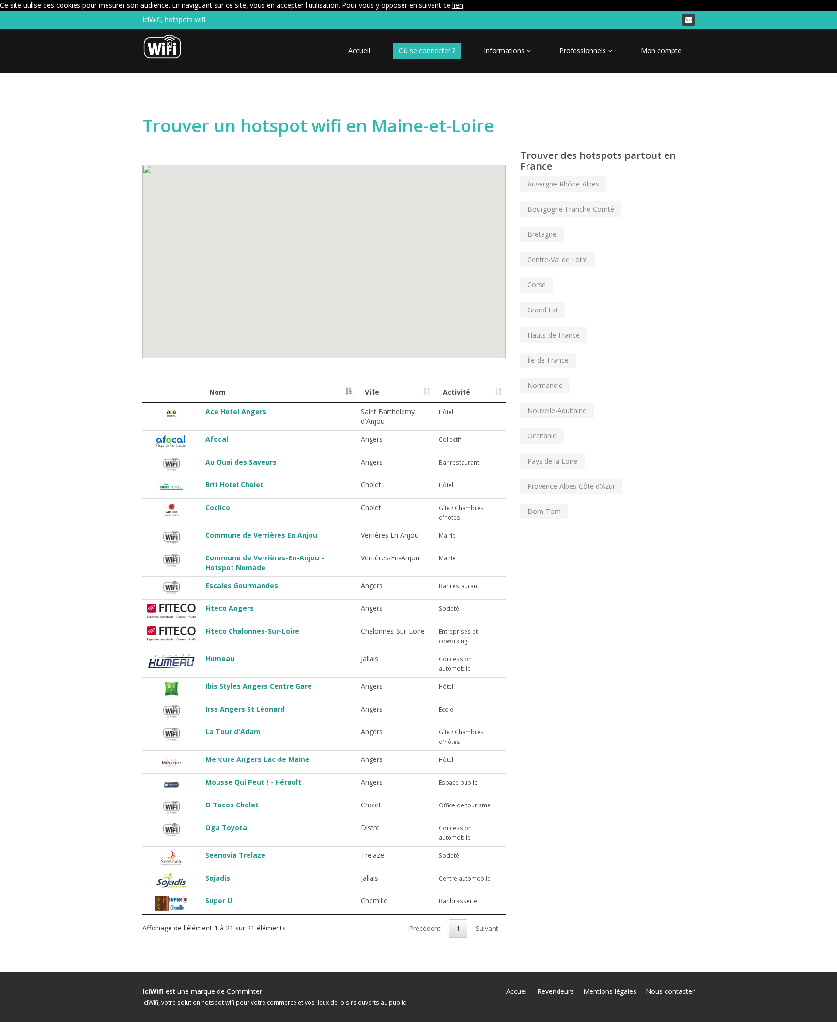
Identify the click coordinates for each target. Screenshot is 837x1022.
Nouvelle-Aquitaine (557, 410)
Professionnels (583, 50)
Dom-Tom (544, 511)
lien (457, 5)
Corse (536, 284)
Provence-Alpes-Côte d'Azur (571, 486)
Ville (372, 392)
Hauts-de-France (553, 335)
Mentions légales (609, 991)
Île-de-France (548, 360)
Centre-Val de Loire (557, 259)
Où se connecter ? (427, 50)
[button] (303, 266)
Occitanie (542, 435)
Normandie (545, 385)
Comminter (244, 991)
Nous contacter (670, 991)
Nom (217, 392)
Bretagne (542, 234)
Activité (456, 392)
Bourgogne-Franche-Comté (570, 209)
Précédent (425, 928)
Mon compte (661, 50)
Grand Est (542, 309)
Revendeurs (555, 991)
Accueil (359, 50)
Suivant (487, 928)
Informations (505, 50)
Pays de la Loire (552, 460)
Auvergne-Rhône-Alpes (563, 183)
